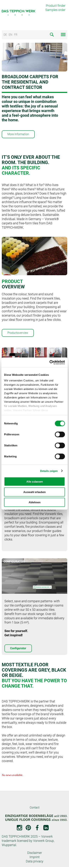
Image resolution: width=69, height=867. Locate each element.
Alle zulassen (34, 481)
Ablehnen (35, 502)
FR (15, 34)
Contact (34, 807)
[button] (24, 149)
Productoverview (17, 332)
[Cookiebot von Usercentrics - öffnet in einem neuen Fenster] (49, 362)
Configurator (18, 648)
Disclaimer (34, 853)
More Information (18, 134)
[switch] (60, 434)
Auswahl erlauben (34, 491)
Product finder (55, 5)
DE (5, 34)
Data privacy (34, 861)
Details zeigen (49, 470)
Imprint (35, 857)
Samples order (55, 10)
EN (10, 34)
